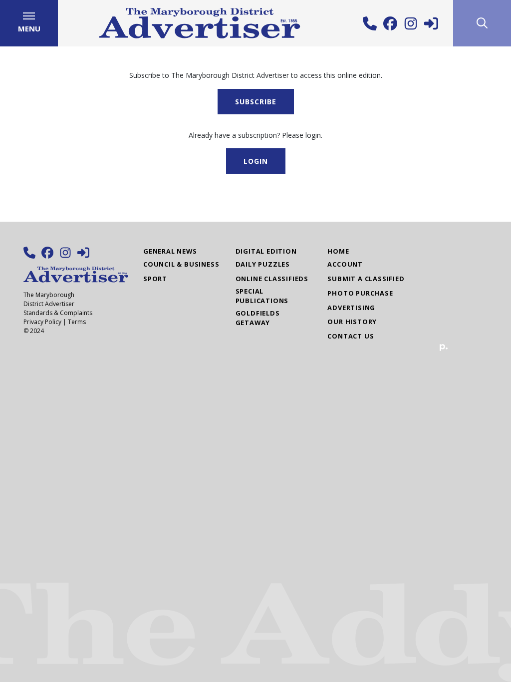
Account (345, 264)
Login (256, 161)
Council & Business (181, 264)
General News (170, 251)
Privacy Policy (42, 322)
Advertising (351, 307)
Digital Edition (266, 251)
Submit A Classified (365, 278)
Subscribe (255, 101)
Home (338, 251)
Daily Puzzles (263, 264)
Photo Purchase (360, 293)
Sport (155, 278)
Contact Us (350, 336)
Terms (77, 322)
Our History (352, 321)
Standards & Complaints (57, 313)
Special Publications (262, 296)
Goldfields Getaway (258, 318)
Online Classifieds (272, 278)
